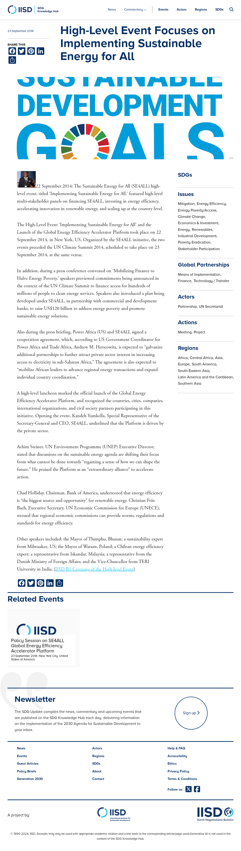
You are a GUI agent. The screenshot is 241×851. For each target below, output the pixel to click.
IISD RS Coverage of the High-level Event (94, 569)
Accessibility (177, 756)
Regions (201, 10)
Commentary (133, 10)
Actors (182, 10)
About (96, 771)
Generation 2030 (30, 779)
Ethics (172, 764)
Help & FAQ (176, 748)
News (112, 10)
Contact (98, 779)
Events (163, 10)
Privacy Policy (178, 771)
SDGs (219, 10)
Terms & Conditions (182, 779)
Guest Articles (28, 764)
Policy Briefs (26, 771)
